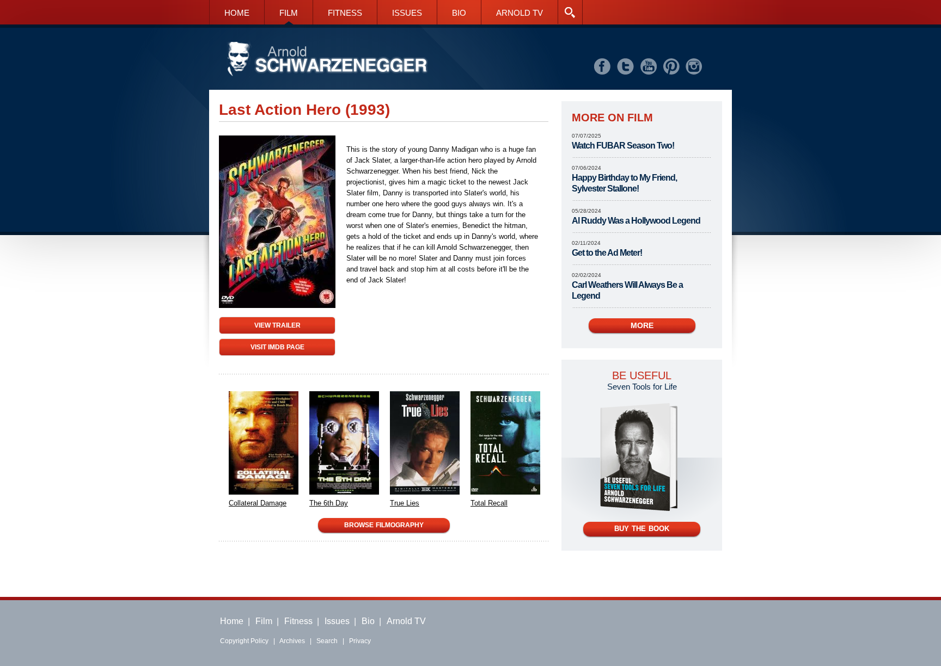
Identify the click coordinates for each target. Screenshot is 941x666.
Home (231, 621)
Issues (337, 621)
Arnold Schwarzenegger (327, 59)
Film (263, 621)
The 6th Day (328, 503)
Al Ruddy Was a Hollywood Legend (636, 220)
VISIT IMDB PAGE (277, 346)
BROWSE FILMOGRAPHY (384, 525)
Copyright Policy (244, 641)
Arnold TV (406, 621)
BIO (459, 12)
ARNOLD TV (519, 12)
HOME (236, 12)
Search (327, 641)
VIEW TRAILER (277, 325)
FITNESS (345, 12)
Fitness (298, 621)
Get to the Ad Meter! (607, 252)
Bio (368, 621)
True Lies (404, 503)
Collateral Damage (257, 503)
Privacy (360, 641)
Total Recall (489, 503)
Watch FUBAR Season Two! (623, 145)
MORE (642, 325)
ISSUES (407, 12)
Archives (292, 641)
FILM (288, 12)
